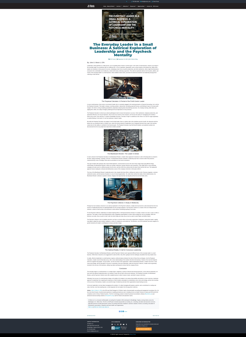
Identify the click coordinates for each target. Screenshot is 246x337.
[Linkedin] (120, 324)
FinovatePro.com (109, 295)
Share (125, 311)
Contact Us (149, 6)
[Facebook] (112, 324)
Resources (132, 6)
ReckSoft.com (148, 294)
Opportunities (141, 6)
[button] (126, 1)
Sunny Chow (133, 334)
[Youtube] (123, 324)
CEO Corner (155, 6)
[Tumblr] (126, 324)
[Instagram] (118, 324)
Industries (125, 6)
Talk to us (90, 307)
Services (119, 6)
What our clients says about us (101, 307)
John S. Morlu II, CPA (96, 290)
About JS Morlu (110, 6)
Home (104, 6)
